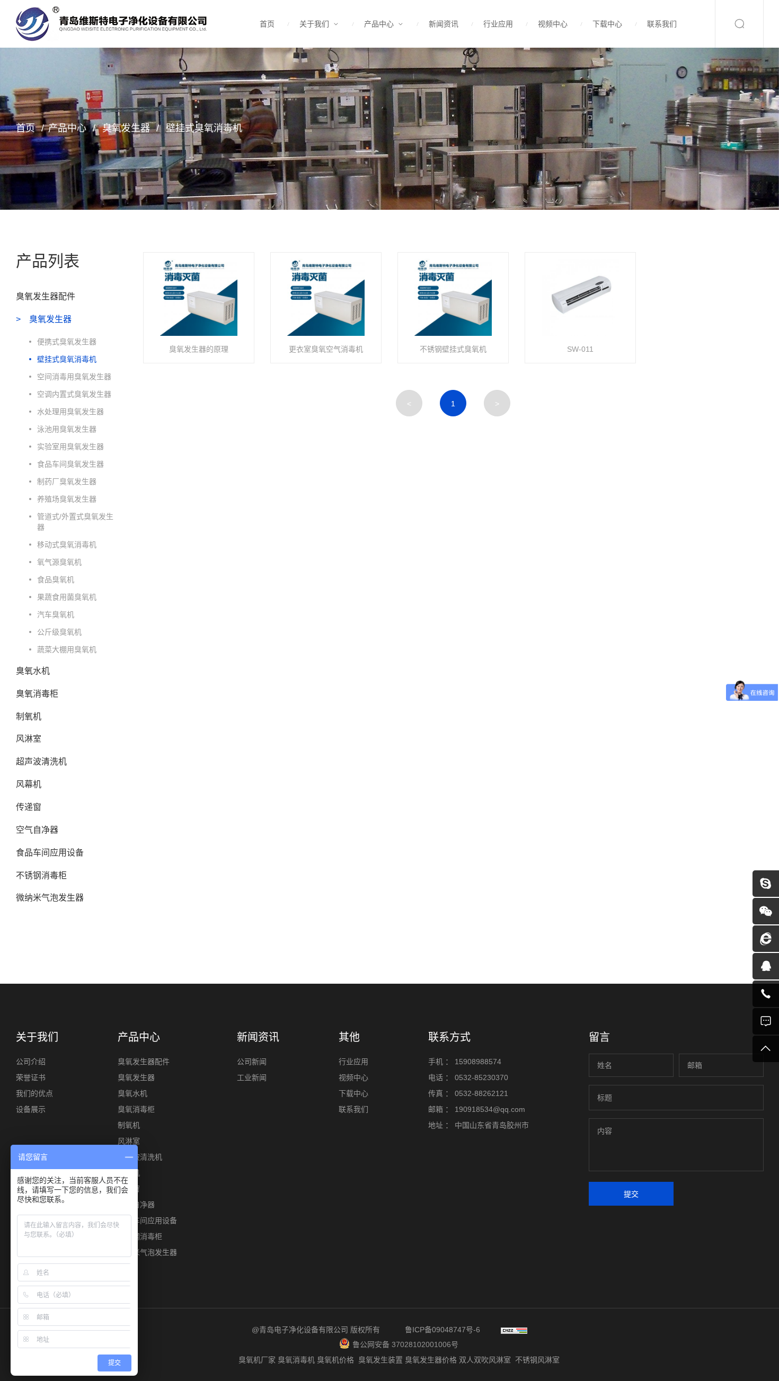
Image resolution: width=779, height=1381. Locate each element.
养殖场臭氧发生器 (66, 499)
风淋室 (28, 738)
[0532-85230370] (766, 994)
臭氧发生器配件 (45, 296)
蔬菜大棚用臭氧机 (66, 649)
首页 (267, 24)
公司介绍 (31, 1061)
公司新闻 (252, 1061)
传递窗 (28, 807)
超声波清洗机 (41, 761)
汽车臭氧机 (55, 614)
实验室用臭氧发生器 (70, 446)
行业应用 (498, 24)
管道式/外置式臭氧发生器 (75, 521)
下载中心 (607, 24)
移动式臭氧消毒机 (66, 544)
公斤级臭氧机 (59, 632)
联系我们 (662, 24)
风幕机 (28, 784)
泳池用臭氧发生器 (66, 429)
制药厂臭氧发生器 (66, 481)
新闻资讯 (443, 24)
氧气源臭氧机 (59, 562)
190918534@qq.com (490, 1109)
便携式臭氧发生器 (66, 341)
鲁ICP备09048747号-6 (442, 1329)
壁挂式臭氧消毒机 (202, 128)
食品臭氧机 (55, 579)
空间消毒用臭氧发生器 (74, 376)
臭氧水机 (33, 670)
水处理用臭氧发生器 (70, 411)
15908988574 (478, 1061)
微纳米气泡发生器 (50, 897)
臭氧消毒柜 (37, 693)
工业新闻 (252, 1077)
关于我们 (314, 24)
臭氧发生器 (125, 128)
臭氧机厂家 (258, 1360)
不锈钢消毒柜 (41, 875)
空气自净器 (37, 829)
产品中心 (379, 24)
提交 (631, 1194)
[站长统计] (514, 1329)
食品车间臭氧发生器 (70, 464)
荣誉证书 (31, 1077)
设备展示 (31, 1109)
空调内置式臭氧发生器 (74, 394)
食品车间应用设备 (50, 852)
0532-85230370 (481, 1077)
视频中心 (553, 24)
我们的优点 (34, 1093)
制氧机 (28, 716)
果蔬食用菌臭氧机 (66, 597)
